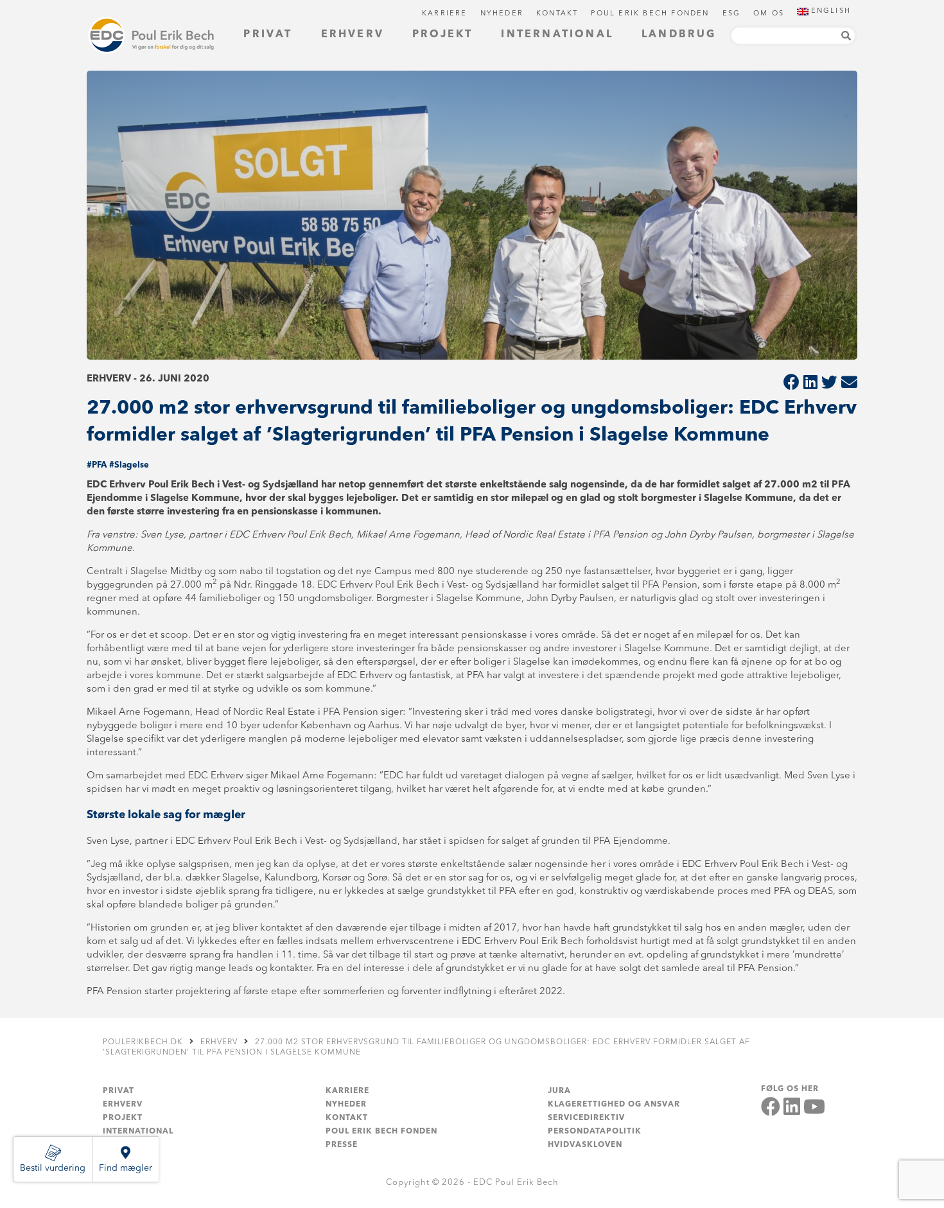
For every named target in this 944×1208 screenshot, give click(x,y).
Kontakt (557, 13)
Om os (768, 13)
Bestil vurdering (52, 1168)
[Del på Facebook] (791, 384)
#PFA (97, 465)
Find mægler (125, 1168)
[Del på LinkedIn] (810, 384)
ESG (731, 13)
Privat (267, 35)
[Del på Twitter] (829, 384)
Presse (342, 1145)
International (557, 35)
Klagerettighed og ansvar (614, 1104)
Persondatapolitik (595, 1131)
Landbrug (679, 35)
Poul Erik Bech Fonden (650, 13)
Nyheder (501, 13)
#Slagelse (129, 465)
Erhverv (352, 35)
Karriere (445, 13)
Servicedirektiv (586, 1118)
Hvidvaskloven (585, 1145)
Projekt (442, 35)
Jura (559, 1091)
